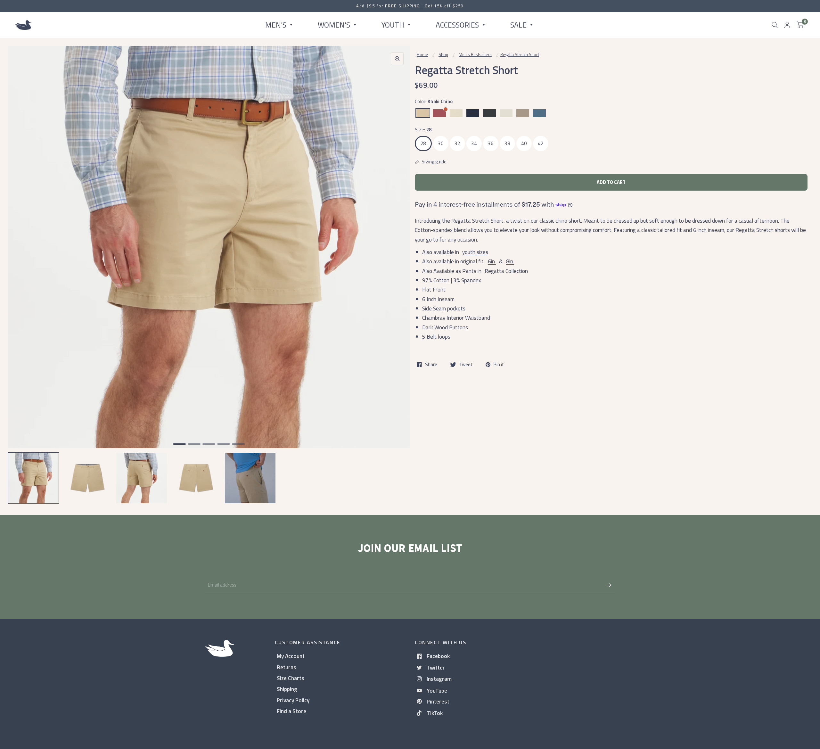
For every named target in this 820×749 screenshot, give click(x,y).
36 (490, 143)
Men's (275, 24)
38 (507, 143)
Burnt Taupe (523, 113)
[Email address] (608, 585)
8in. (510, 261)
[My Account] (787, 25)
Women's (334, 24)
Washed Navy (473, 113)
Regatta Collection (506, 271)
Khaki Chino (423, 113)
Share (431, 364)
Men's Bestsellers (475, 54)
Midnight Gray (489, 113)
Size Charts (290, 678)
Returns (286, 667)
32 (457, 143)
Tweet (466, 364)
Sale (518, 24)
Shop (443, 54)
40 (524, 143)
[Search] (774, 25)
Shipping (287, 689)
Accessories (457, 24)
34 (474, 143)
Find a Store (291, 711)
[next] (397, 271)
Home (422, 54)
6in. (492, 261)
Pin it (499, 364)
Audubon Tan (456, 113)
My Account (291, 656)
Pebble (506, 113)
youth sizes (475, 252)
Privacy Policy (293, 700)
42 (540, 143)
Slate (539, 113)
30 (440, 143)
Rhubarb (439, 113)
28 (423, 143)
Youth (392, 24)
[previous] (20, 271)
